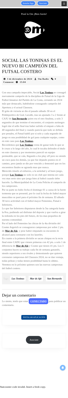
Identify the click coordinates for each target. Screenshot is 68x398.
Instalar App (28, 3)
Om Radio (43, 79)
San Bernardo (19, 118)
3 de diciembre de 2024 (19, 79)
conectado (38, 301)
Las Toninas (46, 92)
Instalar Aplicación (34, 317)
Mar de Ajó (11, 231)
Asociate (43, 3)
